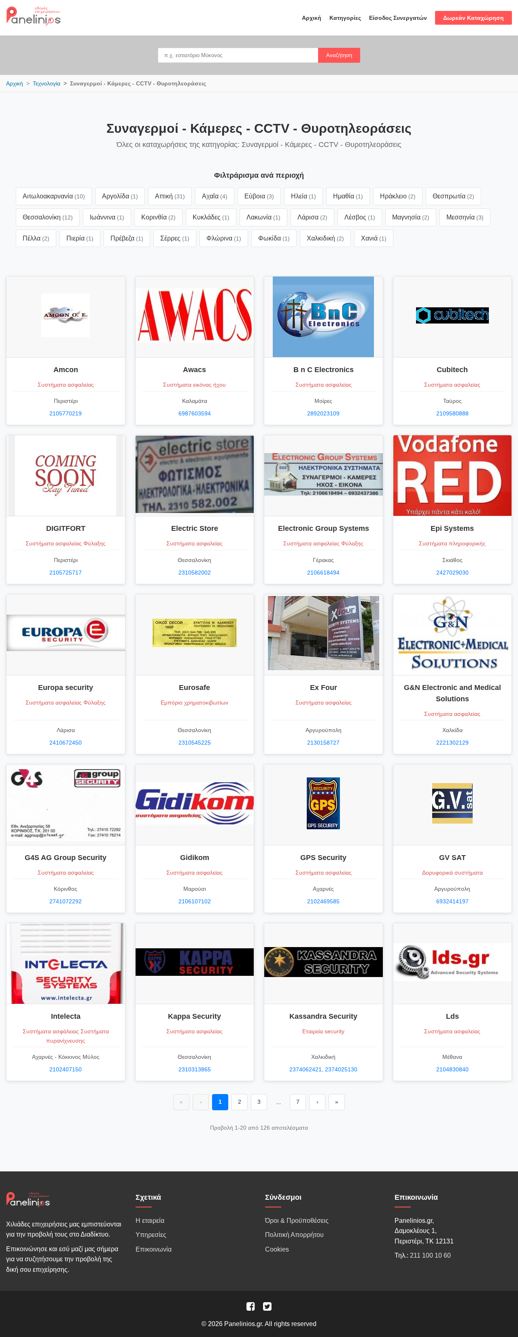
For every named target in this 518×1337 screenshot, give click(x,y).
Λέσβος (359, 217)
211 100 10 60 (430, 1255)
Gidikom (194, 858)
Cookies (277, 1249)
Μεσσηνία (465, 217)
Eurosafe (194, 687)
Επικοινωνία (154, 1249)
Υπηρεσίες (151, 1234)
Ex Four (323, 687)
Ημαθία (348, 196)
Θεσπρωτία (453, 196)
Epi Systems (452, 528)
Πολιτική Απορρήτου (294, 1234)
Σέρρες (174, 238)
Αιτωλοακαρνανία (54, 196)
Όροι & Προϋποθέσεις (297, 1220)
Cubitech (452, 370)
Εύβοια (259, 196)
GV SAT (452, 858)
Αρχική (311, 18)
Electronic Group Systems (323, 528)
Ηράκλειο (398, 196)
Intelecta (66, 1016)
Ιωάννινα (107, 217)
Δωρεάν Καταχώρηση (473, 18)
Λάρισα (312, 217)
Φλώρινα (223, 238)
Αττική (170, 196)
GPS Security (323, 858)
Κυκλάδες (211, 217)
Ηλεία (303, 196)
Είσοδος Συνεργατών (398, 18)
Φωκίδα (274, 238)
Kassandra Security (323, 1016)
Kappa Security (194, 1016)
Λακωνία (263, 217)
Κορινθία (158, 217)
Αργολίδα (120, 196)
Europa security (65, 687)
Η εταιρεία (150, 1220)
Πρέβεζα (126, 238)
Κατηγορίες (345, 18)
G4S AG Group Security (65, 858)
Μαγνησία (410, 217)
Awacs (194, 370)
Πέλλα (36, 238)
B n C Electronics (323, 370)
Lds (452, 1016)
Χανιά (373, 238)
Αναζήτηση (339, 55)
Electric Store (194, 528)
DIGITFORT (65, 528)
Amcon (65, 370)
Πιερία (79, 238)
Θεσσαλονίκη (48, 217)
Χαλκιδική (325, 238)
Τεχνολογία (46, 83)
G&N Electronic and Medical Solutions (452, 693)
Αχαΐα (214, 196)
